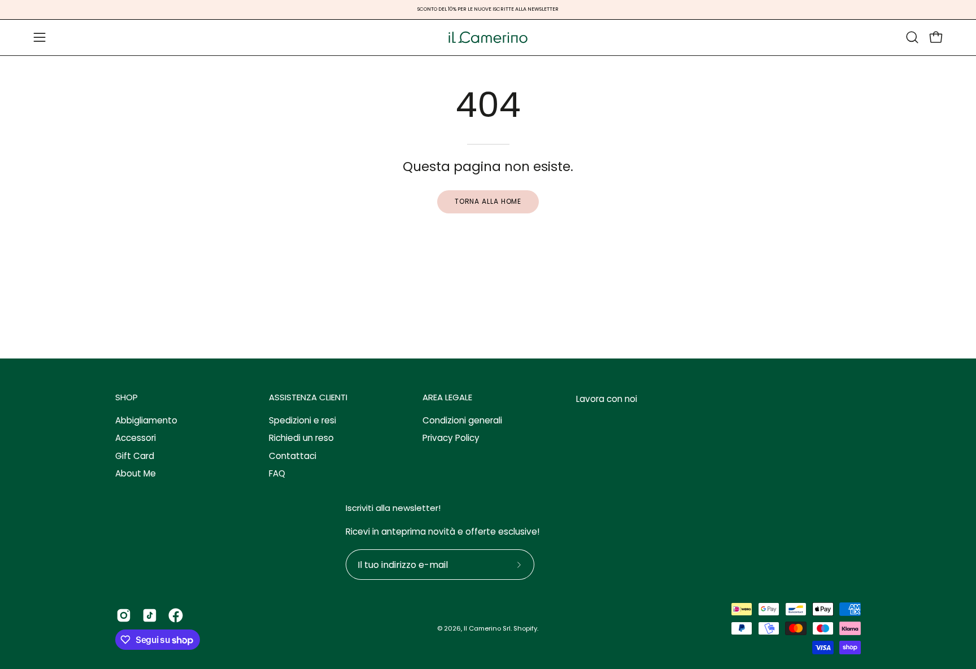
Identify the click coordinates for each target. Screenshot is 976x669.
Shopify (525, 628)
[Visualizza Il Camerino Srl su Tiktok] (149, 615)
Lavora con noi (606, 399)
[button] (912, 37)
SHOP (126, 397)
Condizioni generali (462, 420)
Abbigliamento (146, 420)
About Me (135, 473)
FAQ (277, 473)
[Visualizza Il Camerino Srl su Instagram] (123, 615)
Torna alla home (488, 201)
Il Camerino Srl (487, 628)
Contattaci (292, 456)
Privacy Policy (451, 438)
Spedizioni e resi (302, 420)
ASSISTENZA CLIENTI (308, 397)
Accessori (135, 438)
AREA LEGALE (447, 397)
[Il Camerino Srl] (488, 37)
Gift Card (134, 456)
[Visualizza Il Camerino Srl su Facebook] (175, 615)
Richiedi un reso (301, 438)
